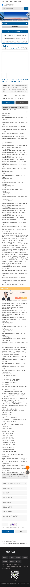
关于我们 (18, 561)
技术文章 (25, 557)
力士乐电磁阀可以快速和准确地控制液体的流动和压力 (15, 41)
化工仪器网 (14, 564)
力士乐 (17, 48)
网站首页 (5, 557)
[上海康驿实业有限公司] (12, 5)
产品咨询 (8, 102)
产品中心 (12, 48)
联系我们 (22, 102)
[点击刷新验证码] (13, 524)
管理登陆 (4, 564)
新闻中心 (18, 557)
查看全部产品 (15, 26)
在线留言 (5, 561)
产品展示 (12, 557)
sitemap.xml (20, 564)
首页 (8, 48)
